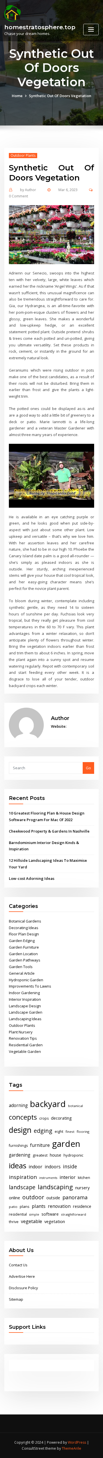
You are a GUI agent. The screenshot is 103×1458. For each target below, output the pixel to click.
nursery (82, 1187)
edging (43, 1131)
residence (82, 1206)
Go (88, 767)
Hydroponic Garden (26, 979)
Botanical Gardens (25, 921)
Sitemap (16, 1299)
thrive (14, 1221)
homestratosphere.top (39, 27)
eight (59, 1131)
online (14, 1197)
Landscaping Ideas (25, 1018)
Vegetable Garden (25, 1051)
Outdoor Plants (23, 155)
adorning (18, 1105)
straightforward (73, 1214)
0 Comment (18, 196)
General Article (22, 973)
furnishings (18, 1145)
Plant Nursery (21, 1032)
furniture (40, 1145)
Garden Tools (21, 966)
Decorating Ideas (23, 927)
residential (18, 1214)
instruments (48, 1178)
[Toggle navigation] (91, 30)
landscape (22, 1187)
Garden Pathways (24, 960)
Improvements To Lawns (30, 986)
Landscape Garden (25, 1012)
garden (66, 1143)
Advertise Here (22, 1276)
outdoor (33, 1197)
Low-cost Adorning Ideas (31, 878)
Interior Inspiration (25, 999)
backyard (48, 1104)
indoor (35, 1166)
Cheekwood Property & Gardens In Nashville (49, 831)
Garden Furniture (24, 947)
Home (17, 95)
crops (44, 1118)
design (20, 1130)
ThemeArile (71, 1448)
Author (28, 189)
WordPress (77, 1442)
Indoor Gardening (24, 992)
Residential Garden (26, 1044)
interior (68, 1177)
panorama (75, 1197)
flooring (83, 1131)
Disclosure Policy (23, 1287)
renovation (59, 1206)
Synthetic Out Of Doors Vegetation (60, 95)
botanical (75, 1106)
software (50, 1214)
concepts (23, 1117)
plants (38, 1206)
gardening (19, 1155)
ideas (17, 1165)
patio (13, 1206)
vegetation (54, 1221)
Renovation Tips (23, 1038)
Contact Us (18, 1264)
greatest (40, 1155)
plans (24, 1206)
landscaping (55, 1187)
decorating (61, 1118)
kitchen (84, 1177)
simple (34, 1214)
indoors (53, 1167)
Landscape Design (25, 1005)
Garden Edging (22, 940)
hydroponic (73, 1155)
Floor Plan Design (24, 934)
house (55, 1155)
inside (70, 1166)
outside (53, 1197)
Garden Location (23, 953)
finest (70, 1131)
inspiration (23, 1176)
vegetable (31, 1221)
